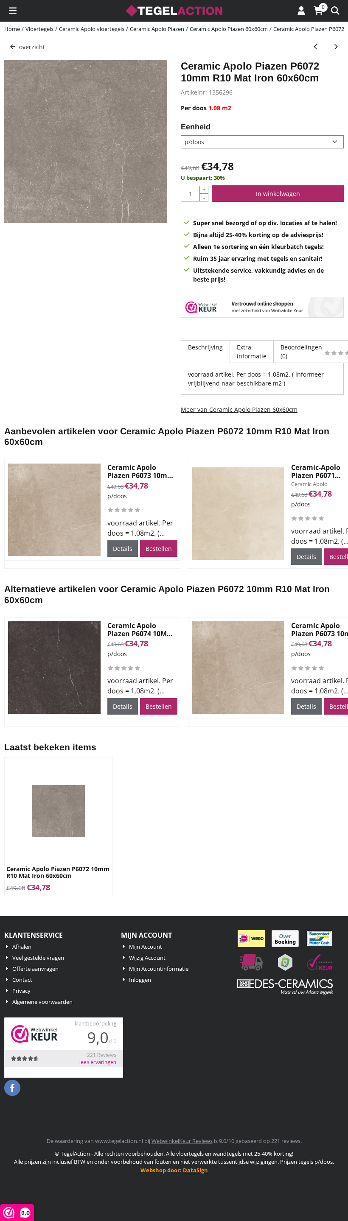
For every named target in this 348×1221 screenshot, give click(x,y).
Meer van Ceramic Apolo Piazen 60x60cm (239, 409)
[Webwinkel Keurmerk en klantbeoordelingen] (262, 308)
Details (122, 549)
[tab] (205, 351)
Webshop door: (174, 1170)
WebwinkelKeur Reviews (182, 1141)
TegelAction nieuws (174, 1178)
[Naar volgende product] (335, 47)
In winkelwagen (278, 194)
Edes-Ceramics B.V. (174, 1186)
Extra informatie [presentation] (252, 351)
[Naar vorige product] (315, 47)
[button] (12, 10)
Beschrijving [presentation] (205, 347)
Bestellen (159, 549)
